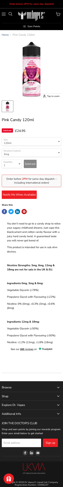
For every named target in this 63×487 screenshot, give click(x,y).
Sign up (50, 443)
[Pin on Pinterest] (24, 211)
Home (5, 34)
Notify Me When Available (19, 195)
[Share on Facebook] (4, 211)
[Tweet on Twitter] (11, 211)
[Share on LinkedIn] (17, 211)
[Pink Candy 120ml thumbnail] (7, 106)
